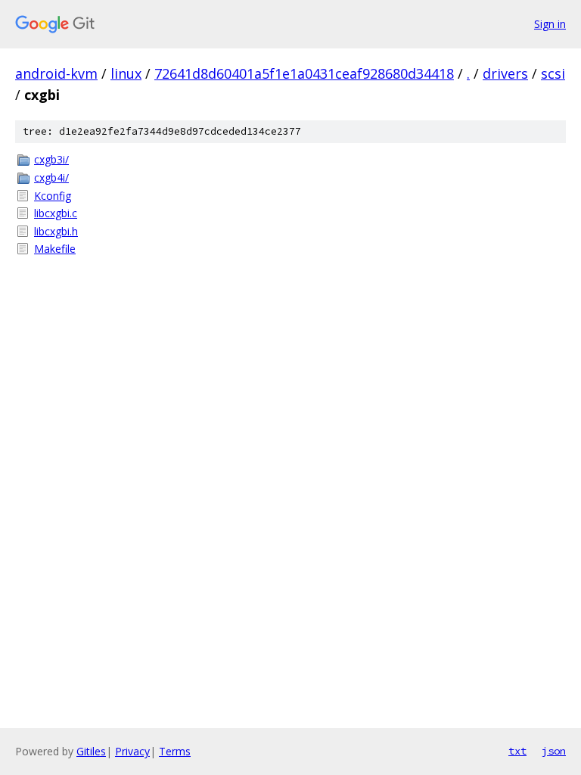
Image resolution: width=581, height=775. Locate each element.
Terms (175, 751)
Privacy (132, 751)
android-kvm (56, 73)
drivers (505, 73)
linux (125, 73)
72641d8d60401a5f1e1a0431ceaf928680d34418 (304, 73)
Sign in (550, 24)
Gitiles (91, 751)
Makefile (55, 248)
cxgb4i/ (51, 177)
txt (517, 751)
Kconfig (52, 195)
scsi (553, 73)
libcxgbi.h (56, 231)
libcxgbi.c (55, 213)
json (554, 751)
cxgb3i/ (51, 159)
